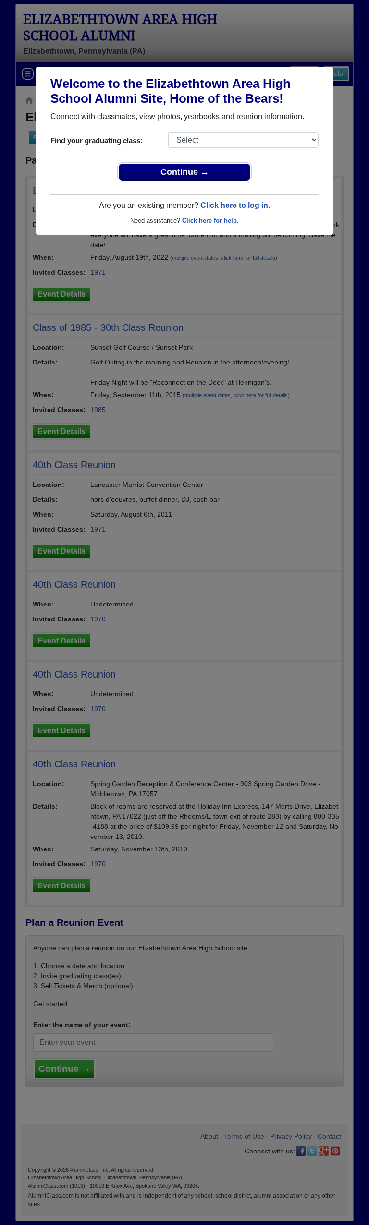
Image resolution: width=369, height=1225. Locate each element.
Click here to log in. (235, 205)
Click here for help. (210, 220)
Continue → (184, 172)
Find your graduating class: (96, 140)
